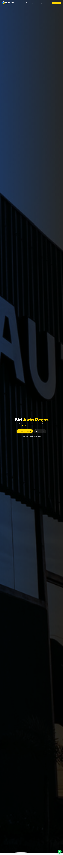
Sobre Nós (24, 2)
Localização (39, 2)
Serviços (31, 2)
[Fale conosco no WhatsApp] (60, 852)
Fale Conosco (56, 2)
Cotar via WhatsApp (25, 431)
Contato (47, 2)
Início (18, 2)
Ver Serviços (41, 431)
